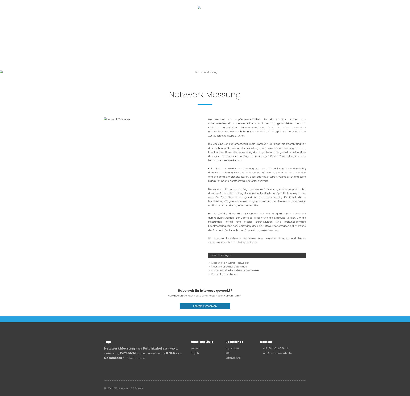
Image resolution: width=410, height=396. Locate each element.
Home (149, 12)
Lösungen (222, 12)
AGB (228, 353)
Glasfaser (166, 12)
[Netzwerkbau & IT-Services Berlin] (205, 14)
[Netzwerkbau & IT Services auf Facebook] (261, 360)
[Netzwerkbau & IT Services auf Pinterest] (270, 360)
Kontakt (261, 12)
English (195, 353)
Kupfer (186, 12)
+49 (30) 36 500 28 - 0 (276, 348)
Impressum (232, 348)
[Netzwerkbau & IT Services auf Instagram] (266, 360)
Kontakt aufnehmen (205, 306)
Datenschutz (233, 357)
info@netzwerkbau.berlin (277, 353)
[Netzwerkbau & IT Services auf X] (274, 360)
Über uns (244, 12)
